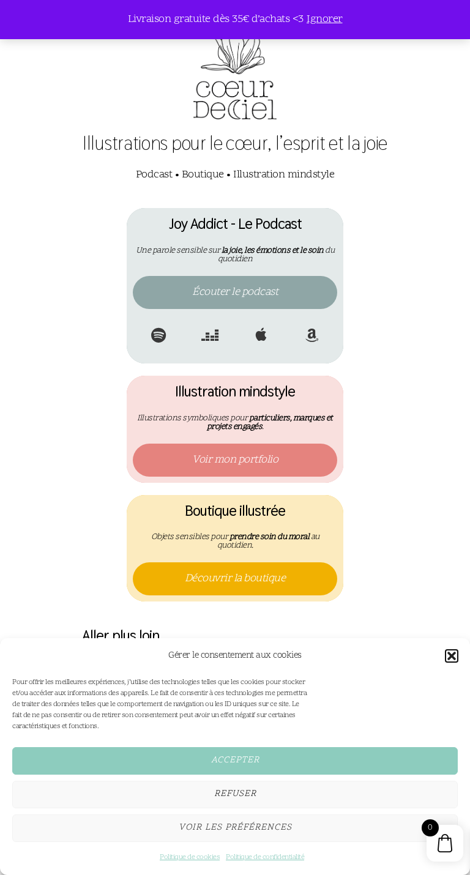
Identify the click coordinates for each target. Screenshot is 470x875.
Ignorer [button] (325, 19)
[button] (452, 656)
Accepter (235, 760)
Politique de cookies (190, 857)
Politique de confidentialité (265, 857)
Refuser (235, 794)
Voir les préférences (235, 827)
